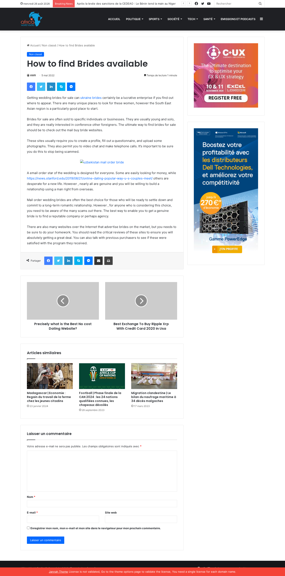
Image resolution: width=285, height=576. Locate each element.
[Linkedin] (51, 87)
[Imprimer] (108, 261)
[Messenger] (71, 87)
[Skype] (61, 87)
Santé (208, 19)
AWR (33, 75)
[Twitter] (41, 87)
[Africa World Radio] (31, 19)
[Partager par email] (98, 261)
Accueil (114, 19)
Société (173, 19)
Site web (111, 512)
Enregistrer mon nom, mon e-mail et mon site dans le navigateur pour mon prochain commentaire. (95, 528)
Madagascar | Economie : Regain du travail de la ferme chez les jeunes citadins (49, 397)
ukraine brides (91, 98)
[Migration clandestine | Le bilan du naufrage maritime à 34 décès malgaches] (154, 376)
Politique (133, 19)
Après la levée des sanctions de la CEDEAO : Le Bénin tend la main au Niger (126, 3)
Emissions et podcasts (238, 19)
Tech (191, 19)
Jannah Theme (58, 571)
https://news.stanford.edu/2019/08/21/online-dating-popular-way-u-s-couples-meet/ (90, 178)
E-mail (32, 512)
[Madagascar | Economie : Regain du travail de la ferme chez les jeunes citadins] (50, 376)
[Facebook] (31, 87)
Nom (31, 496)
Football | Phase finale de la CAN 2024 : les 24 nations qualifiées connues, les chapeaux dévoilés (100, 399)
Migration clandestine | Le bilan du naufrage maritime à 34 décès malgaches (153, 397)
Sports (154, 19)
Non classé (49, 45)
